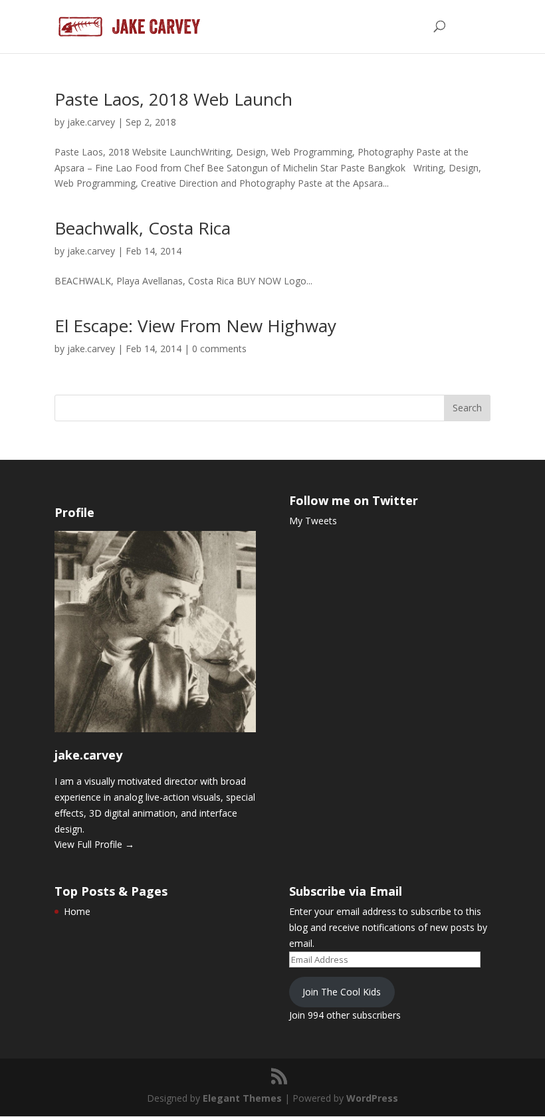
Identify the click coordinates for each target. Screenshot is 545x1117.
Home (77, 911)
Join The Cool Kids (341, 991)
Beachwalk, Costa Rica (142, 228)
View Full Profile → (94, 844)
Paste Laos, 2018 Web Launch (173, 99)
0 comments (219, 348)
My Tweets (313, 520)
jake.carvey (91, 122)
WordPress (372, 1098)
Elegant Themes (242, 1098)
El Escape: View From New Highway (195, 326)
